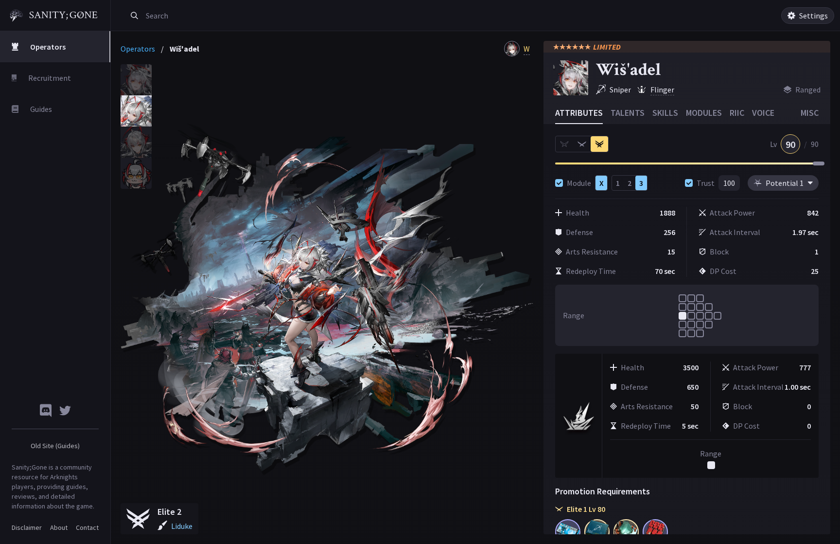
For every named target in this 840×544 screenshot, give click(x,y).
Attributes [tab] (579, 112)
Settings (813, 15)
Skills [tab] (665, 112)
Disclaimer (27, 527)
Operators (138, 49)
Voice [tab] (763, 112)
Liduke (181, 526)
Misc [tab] (810, 112)
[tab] (136, 79)
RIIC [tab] (737, 112)
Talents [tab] (628, 112)
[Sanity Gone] (54, 15)
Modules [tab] (704, 112)
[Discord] (46, 410)
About (59, 527)
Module (579, 183)
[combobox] (254, 15)
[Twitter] (65, 410)
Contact (87, 527)
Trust (706, 183)
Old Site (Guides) (55, 445)
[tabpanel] (328, 299)
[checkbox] (559, 183)
